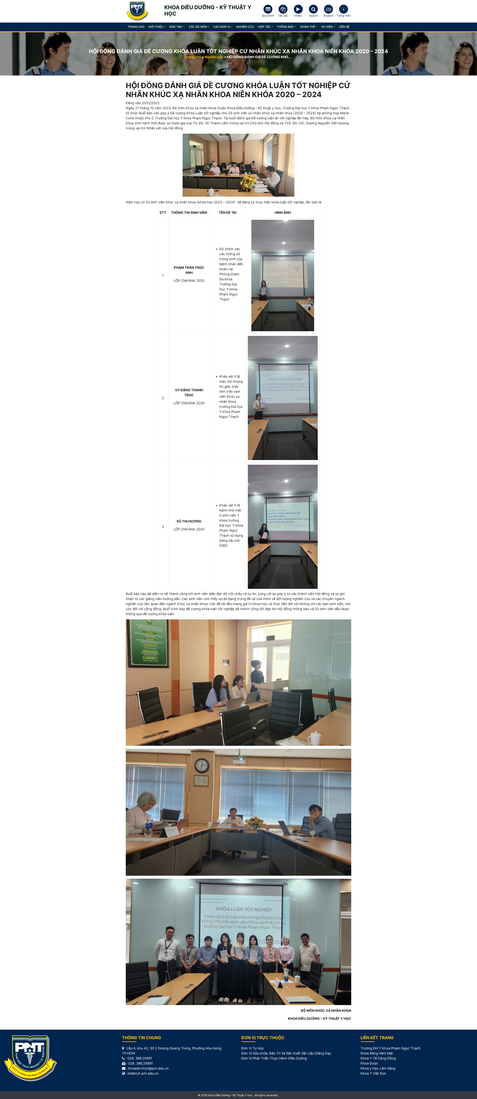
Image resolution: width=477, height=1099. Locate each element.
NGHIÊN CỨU (245, 27)
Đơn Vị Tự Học (252, 1048)
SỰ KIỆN (327, 27)
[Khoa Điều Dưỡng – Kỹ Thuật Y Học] (137, 11)
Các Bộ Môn (198, 27)
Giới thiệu (155, 27)
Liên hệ (344, 27)
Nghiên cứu (214, 57)
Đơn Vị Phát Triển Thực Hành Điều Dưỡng (274, 1058)
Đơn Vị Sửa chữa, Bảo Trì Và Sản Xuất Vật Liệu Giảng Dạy (286, 1053)
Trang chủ (136, 27)
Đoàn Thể (307, 27)
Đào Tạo (176, 27)
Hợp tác (264, 27)
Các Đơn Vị (221, 27)
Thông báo (285, 27)
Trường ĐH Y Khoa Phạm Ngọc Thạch (391, 1048)
